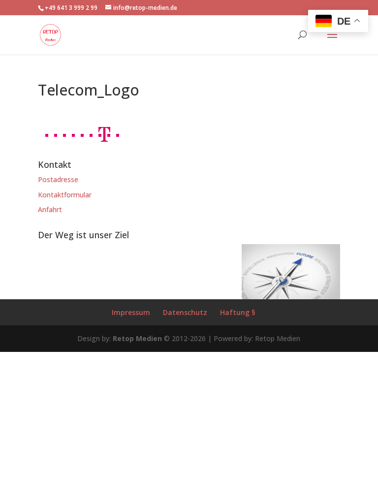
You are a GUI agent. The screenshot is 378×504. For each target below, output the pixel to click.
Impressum (131, 312)
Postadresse (58, 179)
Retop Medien (137, 338)
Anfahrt (50, 209)
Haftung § (237, 312)
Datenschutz (185, 312)
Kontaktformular (65, 194)
